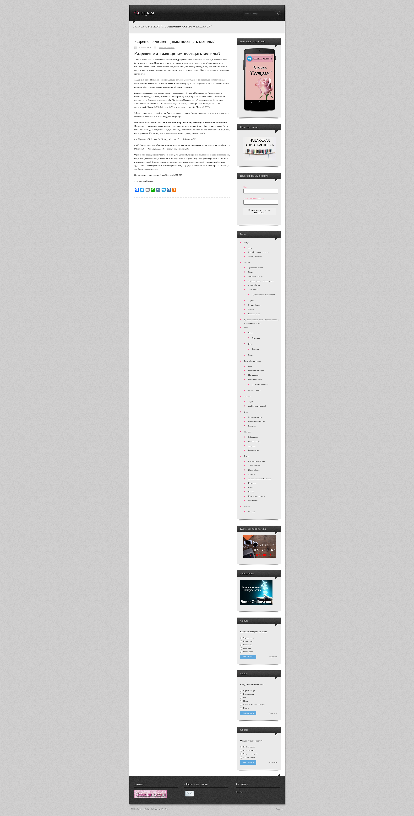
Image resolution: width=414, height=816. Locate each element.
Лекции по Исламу (255, 276)
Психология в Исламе (256, 461)
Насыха (251, 492)
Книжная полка (254, 313)
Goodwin (279, 809)
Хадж (250, 355)
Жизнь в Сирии (254, 470)
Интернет (252, 483)
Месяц (245, 701)
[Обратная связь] (189, 796)
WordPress (165, 809)
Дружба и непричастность (258, 252)
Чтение (251, 309)
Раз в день (247, 648)
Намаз (250, 332)
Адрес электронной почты (254, 198)
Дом (246, 412)
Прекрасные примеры (256, 496)
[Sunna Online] (256, 604)
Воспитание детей (255, 379)
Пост (250, 344)
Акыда (246, 242)
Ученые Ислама (254, 305)
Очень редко (248, 641)
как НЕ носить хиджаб (257, 406)
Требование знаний (255, 267)
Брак (250, 366)
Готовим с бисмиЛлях (256, 421)
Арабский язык (254, 285)
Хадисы (251, 300)
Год (244, 697)
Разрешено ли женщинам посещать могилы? (174, 41)
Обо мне (251, 511)
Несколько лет (248, 694)
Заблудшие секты (254, 256)
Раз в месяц (247, 645)
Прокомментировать (166, 47)
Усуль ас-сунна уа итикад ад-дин (261, 280)
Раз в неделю (248, 652)
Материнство (253, 375)
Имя (245, 187)
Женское (247, 432)
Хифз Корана (253, 289)
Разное (246, 456)
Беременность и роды (256, 370)
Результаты (273, 657)
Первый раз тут (249, 638)
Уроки (250, 272)
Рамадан (255, 349)
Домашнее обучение (260, 384)
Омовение (256, 338)
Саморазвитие (253, 450)
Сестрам (144, 13)
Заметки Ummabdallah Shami (259, 478)
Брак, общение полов (252, 361)
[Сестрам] (150, 797)
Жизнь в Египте (254, 465)
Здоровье (252, 445)
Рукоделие (252, 426)
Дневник (251, 474)
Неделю (246, 708)
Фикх (246, 327)
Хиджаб (247, 396)
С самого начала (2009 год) (254, 704)
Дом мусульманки (255, 417)
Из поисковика (248, 750)
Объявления (252, 500)
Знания (247, 262)
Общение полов (254, 390)
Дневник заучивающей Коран (263, 294)
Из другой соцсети (250, 754)
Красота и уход (254, 441)
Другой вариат (249, 757)
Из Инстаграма (249, 747)
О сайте (247, 506)
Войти (147, 809)
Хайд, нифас (253, 437)
